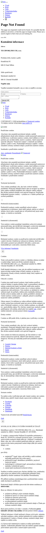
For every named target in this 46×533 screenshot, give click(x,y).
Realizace (8, 13)
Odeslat (4, 100)
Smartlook (8, 409)
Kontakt (8, 17)
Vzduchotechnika (11, 11)
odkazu (40, 511)
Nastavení (26, 153)
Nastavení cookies (33, 121)
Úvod (7, 5)
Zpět (2, 418)
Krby (7, 7)
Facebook (8, 401)
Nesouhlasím (16, 153)
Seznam (7, 407)
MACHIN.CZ (27, 123)
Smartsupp (8, 411)
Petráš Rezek (27, 415)
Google (7, 403)
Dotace (7, 15)
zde (35, 309)
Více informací (6, 248)
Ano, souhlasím (6, 153)
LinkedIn (8, 405)
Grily (7, 9)
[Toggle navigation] (7, 2)
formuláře (31, 311)
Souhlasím (14, 248)
